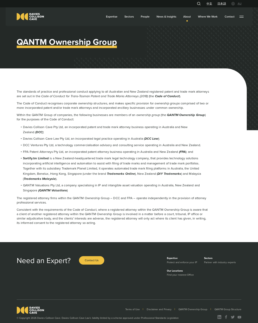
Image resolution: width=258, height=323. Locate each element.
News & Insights (166, 17)
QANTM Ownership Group (192, 309)
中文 (209, 4)
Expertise (112, 17)
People (145, 17)
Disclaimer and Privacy (159, 309)
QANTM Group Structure (227, 309)
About (187, 17)
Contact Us (91, 260)
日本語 (221, 4)
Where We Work (208, 17)
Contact (230, 17)
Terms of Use (132, 309)
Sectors (129, 17)
